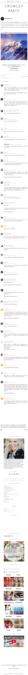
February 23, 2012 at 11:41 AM (10, 137)
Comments (7, 511)
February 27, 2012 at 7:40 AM (10, 365)
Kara (5, 225)
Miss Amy (6, 323)
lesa (5, 364)
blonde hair (6, 496)
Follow (5, 530)
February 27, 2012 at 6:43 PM (10, 382)
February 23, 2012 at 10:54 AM (10, 111)
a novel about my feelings (9, 489)
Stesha (6, 118)
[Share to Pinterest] (24, 76)
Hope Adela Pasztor (10, 279)
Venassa (6, 136)
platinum (6, 492)
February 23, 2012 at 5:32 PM (10, 227)
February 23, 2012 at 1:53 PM (10, 170)
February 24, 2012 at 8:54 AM (10, 272)
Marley (6, 381)
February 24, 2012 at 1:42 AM (10, 263)
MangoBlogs (21, 673)
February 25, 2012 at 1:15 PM (10, 332)
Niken (5, 128)
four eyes (6, 498)
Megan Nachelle (9, 245)
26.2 (5, 500)
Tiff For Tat (7, 331)
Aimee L (6, 169)
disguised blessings (8, 488)
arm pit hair (6, 502)
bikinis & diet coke (8, 487)
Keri (5, 254)
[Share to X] (21, 76)
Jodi (5, 216)
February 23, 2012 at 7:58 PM (10, 255)
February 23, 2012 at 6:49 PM (10, 246)
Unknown (7, 309)
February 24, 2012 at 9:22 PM (10, 302)
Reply (5, 95)
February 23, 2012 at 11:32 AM (10, 119)
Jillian (6, 160)
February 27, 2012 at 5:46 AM (10, 355)
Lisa (5, 271)
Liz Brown (7, 182)
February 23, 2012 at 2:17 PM (10, 183)
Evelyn (6, 262)
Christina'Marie (8, 341)
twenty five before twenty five (10, 494)
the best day (7, 486)
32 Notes (2, 76)
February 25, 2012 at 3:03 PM (10, 342)
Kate (5, 98)
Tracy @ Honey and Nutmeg (12, 110)
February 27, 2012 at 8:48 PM (10, 399)
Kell (5, 194)
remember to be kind (8, 499)
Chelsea (6, 84)
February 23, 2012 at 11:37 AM (10, 129)
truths (5, 495)
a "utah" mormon (7, 491)
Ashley (6, 354)
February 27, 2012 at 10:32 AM (10, 373)
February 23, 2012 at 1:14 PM (10, 153)
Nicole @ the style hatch (11, 301)
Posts (6, 509)
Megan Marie (7, 233)
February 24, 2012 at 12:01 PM (10, 280)
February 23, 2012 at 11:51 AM (15, 144)
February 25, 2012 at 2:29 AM (10, 324)
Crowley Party (15, 1)
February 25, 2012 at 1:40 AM (10, 310)
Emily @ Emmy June (9, 202)
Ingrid (6, 152)
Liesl (5, 372)
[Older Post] (26, 429)
